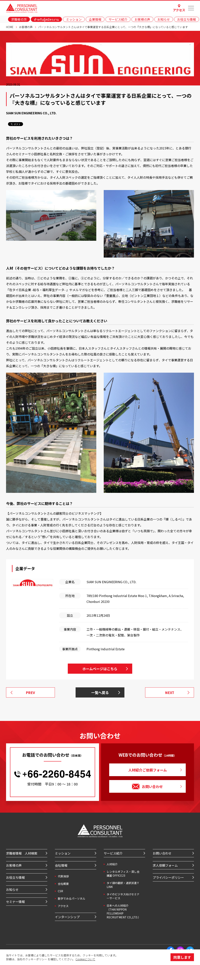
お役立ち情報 (186, 19)
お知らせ (163, 19)
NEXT (169, 692)
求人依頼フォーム (165, 865)
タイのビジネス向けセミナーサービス (123, 896)
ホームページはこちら (99, 668)
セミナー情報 (15, 901)
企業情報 (95, 19)
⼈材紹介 (112, 864)
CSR (60, 891)
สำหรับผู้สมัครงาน (46, 19)
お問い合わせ (152, 786)
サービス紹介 (118, 19)
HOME (9, 27)
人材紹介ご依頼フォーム (147, 769)
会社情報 (61, 865)
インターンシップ (67, 916)
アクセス (179, 10)
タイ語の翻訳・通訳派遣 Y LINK (123, 885)
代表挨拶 (63, 876)
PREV (30, 692)
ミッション (74, 19)
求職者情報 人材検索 (21, 853)
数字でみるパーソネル (71, 898)
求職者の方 (19, 19)
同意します (182, 957)
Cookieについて (85, 959)
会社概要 (63, 884)
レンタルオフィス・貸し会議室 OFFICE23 (123, 873)
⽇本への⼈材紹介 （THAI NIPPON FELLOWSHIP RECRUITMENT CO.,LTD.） (124, 911)
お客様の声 (142, 19)
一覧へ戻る (100, 692)
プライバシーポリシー (168, 877)
